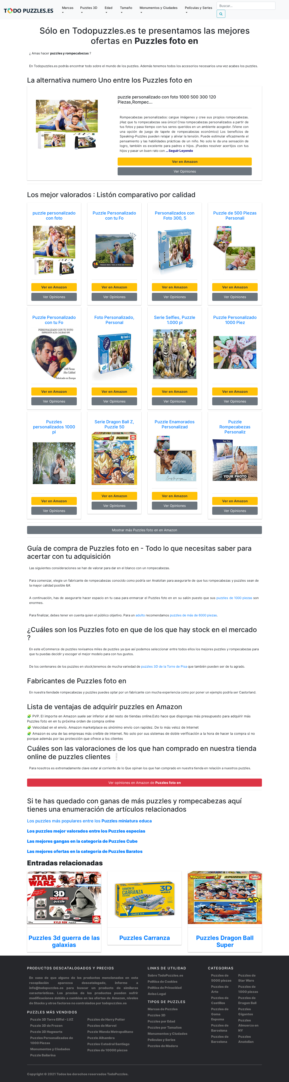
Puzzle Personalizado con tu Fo (114, 215)
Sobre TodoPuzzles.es (165, 975)
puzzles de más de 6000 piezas (193, 615)
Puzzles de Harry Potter (106, 1019)
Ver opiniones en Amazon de (144, 782)
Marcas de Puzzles (163, 1009)
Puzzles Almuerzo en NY (248, 1025)
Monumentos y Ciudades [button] (159, 8)
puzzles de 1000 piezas (234, 598)
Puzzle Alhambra (101, 1038)
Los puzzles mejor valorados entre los (86, 831)
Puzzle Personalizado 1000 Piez (235, 320)
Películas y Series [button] (198, 8)
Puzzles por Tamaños (165, 1027)
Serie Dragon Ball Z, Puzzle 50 (114, 424)
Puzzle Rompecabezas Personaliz (234, 426)
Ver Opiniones (185, 171)
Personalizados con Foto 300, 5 (174, 215)
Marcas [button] (67, 8)
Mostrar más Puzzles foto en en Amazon (144, 530)
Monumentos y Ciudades (50, 1049)
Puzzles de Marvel (101, 1026)
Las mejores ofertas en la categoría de (85, 851)
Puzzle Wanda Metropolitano (110, 1032)
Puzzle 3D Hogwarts (46, 1032)
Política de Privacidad (165, 988)
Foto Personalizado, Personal (114, 320)
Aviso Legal (157, 994)
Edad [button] (108, 8)
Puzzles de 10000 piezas (107, 1050)
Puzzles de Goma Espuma (219, 1014)
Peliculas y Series (161, 1040)
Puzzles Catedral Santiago (108, 1044)
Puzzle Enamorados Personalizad (175, 424)
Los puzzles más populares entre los (89, 820)
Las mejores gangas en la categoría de (82, 841)
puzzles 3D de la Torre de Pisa (164, 666)
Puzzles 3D (156, 1015)
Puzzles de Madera (163, 1046)
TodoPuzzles (117, 1074)
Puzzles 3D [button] (88, 8)
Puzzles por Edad (161, 1021)
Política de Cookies (163, 982)
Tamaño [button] (126, 8)
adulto (140, 615)
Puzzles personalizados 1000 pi (54, 426)
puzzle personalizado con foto (54, 215)
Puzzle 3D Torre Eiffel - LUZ (51, 1019)
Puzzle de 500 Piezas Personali (235, 215)
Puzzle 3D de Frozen (46, 1026)
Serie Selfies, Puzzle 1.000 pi (174, 320)
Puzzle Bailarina (43, 1055)
